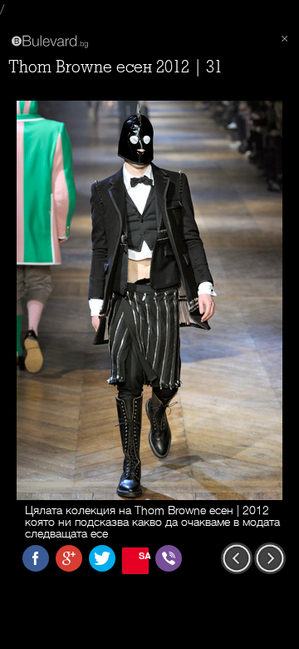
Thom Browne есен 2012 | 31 (115, 67)
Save (144, 555)
